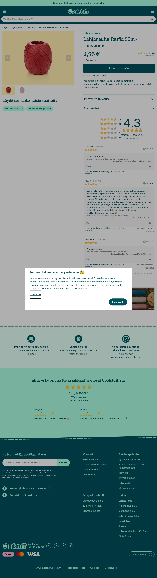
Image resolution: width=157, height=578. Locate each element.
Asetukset (35, 294)
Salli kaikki (118, 302)
